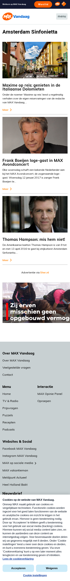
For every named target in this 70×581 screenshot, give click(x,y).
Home (6, 394)
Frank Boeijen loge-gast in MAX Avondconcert (32, 162)
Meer (5, 109)
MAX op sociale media (17, 463)
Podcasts (8, 429)
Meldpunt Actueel (14, 477)
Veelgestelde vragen (16, 367)
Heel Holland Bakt (15, 484)
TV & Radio (10, 401)
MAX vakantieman (15, 470)
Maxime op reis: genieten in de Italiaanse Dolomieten (31, 87)
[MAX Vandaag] (15, 16)
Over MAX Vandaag (16, 360)
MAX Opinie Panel (49, 394)
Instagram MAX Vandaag (19, 456)
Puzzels (7, 415)
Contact (7, 375)
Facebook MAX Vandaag (19, 448)
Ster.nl (44, 272)
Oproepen (44, 401)
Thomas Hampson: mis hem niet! (33, 239)
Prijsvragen (10, 408)
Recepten (8, 422)
